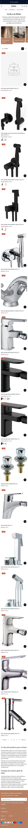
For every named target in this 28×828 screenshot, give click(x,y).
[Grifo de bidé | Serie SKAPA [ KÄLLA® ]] (14, 547)
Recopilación (12, 9)
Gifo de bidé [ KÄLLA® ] (6, 525)
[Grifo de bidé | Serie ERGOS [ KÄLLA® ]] (14, 249)
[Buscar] (22, 6)
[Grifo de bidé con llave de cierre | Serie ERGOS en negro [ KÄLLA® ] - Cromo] (5, 139)
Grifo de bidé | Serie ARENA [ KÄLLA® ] (10, 733)
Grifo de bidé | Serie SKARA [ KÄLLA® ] (10, 439)
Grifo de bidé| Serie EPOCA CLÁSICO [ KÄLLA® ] (12, 311)
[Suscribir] (25, 799)
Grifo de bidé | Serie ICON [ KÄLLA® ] (10, 692)
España (10, 816)
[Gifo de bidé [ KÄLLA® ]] (14, 506)
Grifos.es (7, 825)
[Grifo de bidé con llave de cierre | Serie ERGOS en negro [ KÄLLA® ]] (14, 113)
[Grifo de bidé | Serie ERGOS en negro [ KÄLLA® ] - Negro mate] (2, 184)
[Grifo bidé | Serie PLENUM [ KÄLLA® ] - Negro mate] (2, 93)
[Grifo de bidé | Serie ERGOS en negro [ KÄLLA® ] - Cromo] (5, 184)
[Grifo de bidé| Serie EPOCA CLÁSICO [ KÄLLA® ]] (14, 291)
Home (6, 9)
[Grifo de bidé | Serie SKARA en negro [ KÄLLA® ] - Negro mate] (2, 229)
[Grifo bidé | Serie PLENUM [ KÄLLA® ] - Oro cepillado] (5, 93)
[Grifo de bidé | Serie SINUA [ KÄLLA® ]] (14, 630)
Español (2, 816)
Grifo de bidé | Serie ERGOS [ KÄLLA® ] (10, 269)
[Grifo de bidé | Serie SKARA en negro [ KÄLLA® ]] (14, 205)
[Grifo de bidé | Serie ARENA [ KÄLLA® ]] (14, 714)
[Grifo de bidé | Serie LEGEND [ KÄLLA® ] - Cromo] (8, 398)
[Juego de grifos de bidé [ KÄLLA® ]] (14, 464)
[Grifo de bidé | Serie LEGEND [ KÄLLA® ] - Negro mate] (2, 398)
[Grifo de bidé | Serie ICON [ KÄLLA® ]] (14, 672)
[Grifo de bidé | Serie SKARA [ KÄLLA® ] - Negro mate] (2, 443)
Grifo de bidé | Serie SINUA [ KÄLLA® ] (10, 650)
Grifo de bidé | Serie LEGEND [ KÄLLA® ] (10, 394)
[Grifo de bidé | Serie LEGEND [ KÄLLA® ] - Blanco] (5, 398)
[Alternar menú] (1, 6)
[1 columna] (22, 48)
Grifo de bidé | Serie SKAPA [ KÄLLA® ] (10, 567)
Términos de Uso (15, 802)
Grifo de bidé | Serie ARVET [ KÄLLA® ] (10, 352)
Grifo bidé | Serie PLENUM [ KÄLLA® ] (10, 88)
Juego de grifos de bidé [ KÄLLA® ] (9, 483)
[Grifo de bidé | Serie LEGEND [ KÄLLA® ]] (14, 374)
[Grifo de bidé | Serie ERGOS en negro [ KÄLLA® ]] (14, 160)
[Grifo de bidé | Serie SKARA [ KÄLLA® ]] (14, 419)
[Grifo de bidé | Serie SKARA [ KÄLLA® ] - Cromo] (5, 443)
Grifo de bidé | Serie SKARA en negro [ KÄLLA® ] (12, 224)
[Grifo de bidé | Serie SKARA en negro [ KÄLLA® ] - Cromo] (5, 229)
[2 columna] (25, 48)
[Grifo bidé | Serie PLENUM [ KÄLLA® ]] (14, 69)
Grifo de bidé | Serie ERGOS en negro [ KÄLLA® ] (12, 179)
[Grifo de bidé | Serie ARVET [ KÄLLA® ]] (14, 333)
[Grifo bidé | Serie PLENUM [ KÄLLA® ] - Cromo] (8, 93)
